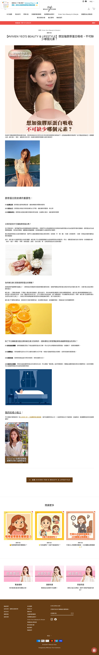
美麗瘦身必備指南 (86, 14)
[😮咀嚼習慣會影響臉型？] (18, 525)
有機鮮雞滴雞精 (36, 14)
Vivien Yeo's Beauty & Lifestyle (68, 14)
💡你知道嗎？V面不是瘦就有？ (49, 545)
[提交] (72, 613)
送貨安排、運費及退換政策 (11, 609)
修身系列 (18, 14)
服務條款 (6, 614)
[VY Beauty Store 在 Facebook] (55, 619)
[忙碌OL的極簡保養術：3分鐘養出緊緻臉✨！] (80, 525)
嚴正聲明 (51, 17)
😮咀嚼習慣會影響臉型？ (18, 545)
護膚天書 (49, 33)
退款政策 (6, 617)
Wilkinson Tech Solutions (53, 647)
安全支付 (6, 611)
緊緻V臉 (26, 14)
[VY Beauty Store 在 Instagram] (52, 619)
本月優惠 (9, 14)
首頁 (39, 30)
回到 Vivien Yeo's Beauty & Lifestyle (51, 480)
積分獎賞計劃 (41, 17)
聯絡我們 (59, 17)
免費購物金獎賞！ (49, 14)
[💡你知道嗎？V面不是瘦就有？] (49, 525)
